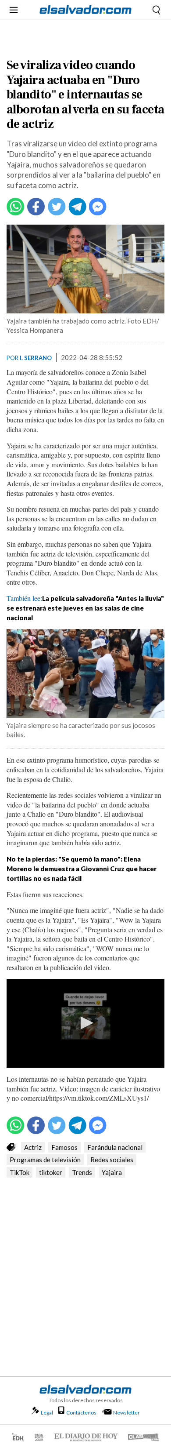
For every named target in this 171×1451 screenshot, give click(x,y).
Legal (47, 1412)
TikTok (19, 1172)
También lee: (85, 607)
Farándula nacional (114, 1147)
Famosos (64, 1147)
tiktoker (50, 1172)
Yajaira (112, 1172)
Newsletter (126, 1412)
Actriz (33, 1147)
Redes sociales (111, 1160)
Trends (82, 1172)
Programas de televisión (45, 1160)
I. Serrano (36, 357)
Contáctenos (81, 1412)
